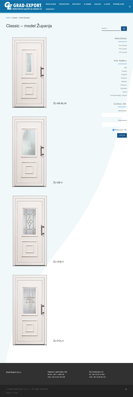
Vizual (124, 92)
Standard (123, 88)
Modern (124, 81)
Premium (124, 85)
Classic (124, 71)
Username (122, 110)
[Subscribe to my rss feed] (126, 389)
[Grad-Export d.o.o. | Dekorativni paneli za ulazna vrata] (23, 6)
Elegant (124, 74)
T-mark (15, 393)
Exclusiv (124, 78)
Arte (125, 67)
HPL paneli (123, 52)
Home (8, 17)
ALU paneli (123, 45)
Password (122, 120)
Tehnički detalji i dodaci (118, 95)
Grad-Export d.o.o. (21, 389)
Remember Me (120, 130)
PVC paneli (123, 49)
